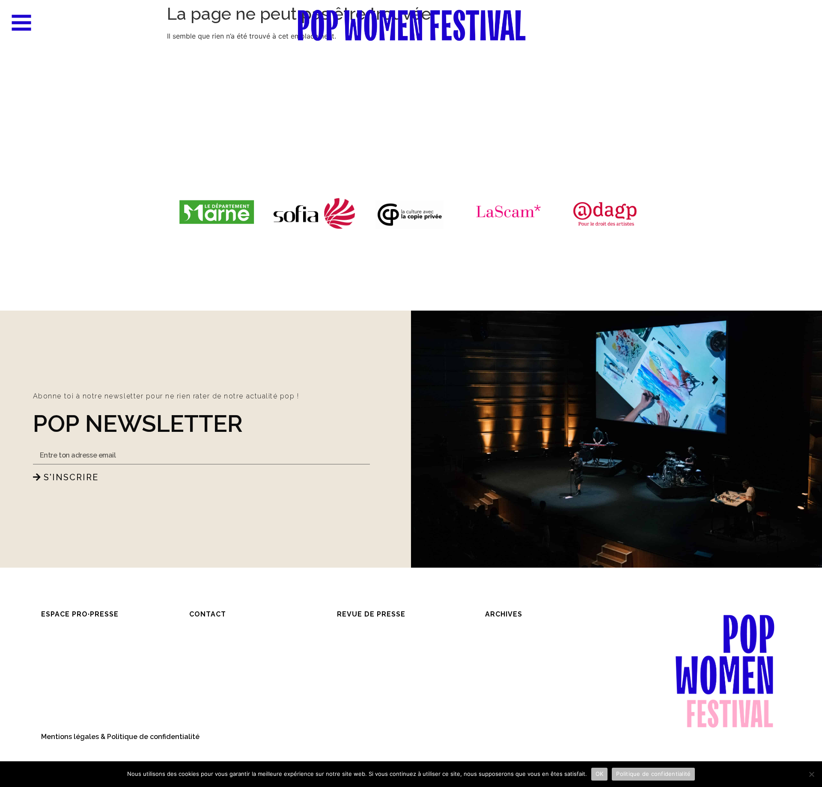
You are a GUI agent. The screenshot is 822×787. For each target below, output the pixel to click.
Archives (503, 614)
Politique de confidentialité (653, 773)
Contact (207, 614)
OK (600, 773)
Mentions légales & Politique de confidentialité (120, 737)
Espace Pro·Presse (80, 614)
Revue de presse (371, 614)
